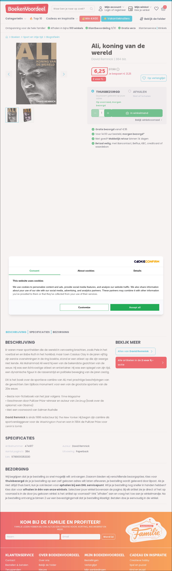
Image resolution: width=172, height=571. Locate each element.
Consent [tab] (34, 270)
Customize (84, 307)
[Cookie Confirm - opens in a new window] (146, 261)
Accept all (135, 307)
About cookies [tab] (86, 270)
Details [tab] (137, 270)
